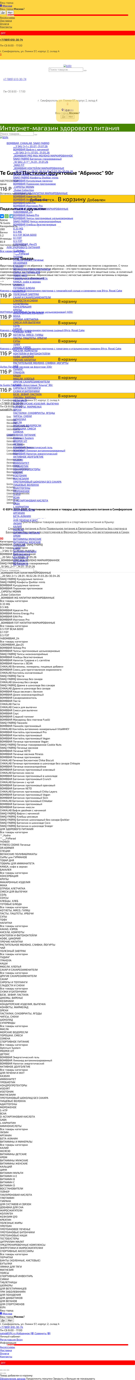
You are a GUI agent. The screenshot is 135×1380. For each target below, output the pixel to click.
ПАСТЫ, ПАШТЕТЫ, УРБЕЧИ (30, 337)
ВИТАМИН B (20, 557)
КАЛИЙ (17, 526)
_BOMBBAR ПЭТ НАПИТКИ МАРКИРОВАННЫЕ (40, 208)
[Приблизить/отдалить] (8, 1370)
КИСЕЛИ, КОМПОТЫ (25, 350)
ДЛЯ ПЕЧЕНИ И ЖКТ (25, 520)
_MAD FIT (18, 164)
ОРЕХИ (17, 409)
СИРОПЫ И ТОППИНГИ (27, 387)
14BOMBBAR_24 (22, 211)
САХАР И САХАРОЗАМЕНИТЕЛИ (32, 297)
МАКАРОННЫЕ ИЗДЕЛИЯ (28, 312)
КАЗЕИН (18, 459)
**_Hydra (18, 250)
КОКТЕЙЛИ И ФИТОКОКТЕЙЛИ (31, 353)
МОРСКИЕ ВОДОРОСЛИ (27, 425)
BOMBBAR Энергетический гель (32, 447)
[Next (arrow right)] (4, 1373)
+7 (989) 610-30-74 (11, 39)
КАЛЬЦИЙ (19, 545)
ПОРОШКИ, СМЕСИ (24, 428)
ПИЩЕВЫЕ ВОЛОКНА (26, 484)
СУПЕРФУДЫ (20, 303)
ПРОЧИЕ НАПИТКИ (24, 359)
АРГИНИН (19, 512)
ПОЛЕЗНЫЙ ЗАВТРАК (26, 294)
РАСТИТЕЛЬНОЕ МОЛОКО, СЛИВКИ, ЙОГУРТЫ (40, 362)
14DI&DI (18, 256)
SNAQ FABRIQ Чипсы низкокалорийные (37, 221)
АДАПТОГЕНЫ (21, 487)
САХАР (17, 384)
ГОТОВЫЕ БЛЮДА (24, 287)
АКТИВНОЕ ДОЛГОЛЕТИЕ (28, 456)
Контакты (6, 26)
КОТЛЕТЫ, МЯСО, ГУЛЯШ (28, 334)
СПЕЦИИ (18, 266)
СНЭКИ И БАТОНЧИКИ (26, 391)
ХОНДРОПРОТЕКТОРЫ (26, 469)
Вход (19, 1339)
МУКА (16, 316)
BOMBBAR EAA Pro (24, 202)
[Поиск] (85, 70)
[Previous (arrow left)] (1, 1373)
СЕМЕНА (18, 431)
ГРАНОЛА (19, 372)
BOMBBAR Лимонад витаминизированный (39, 450)
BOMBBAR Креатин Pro (27, 196)
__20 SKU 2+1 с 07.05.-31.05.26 (31, 152)
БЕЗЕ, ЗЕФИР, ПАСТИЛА (27, 394)
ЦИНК (16, 548)
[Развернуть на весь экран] (4, 1370)
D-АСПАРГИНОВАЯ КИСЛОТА (30, 500)
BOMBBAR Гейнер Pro (26, 215)
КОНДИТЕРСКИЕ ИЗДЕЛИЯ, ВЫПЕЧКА (36, 403)
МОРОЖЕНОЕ (21, 491)
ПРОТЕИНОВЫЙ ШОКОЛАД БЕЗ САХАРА (37, 481)
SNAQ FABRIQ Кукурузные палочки (34, 174)
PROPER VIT (20, 441)
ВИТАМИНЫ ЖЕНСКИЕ (27, 542)
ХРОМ (16, 535)
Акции (10, 15)
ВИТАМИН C (20, 560)
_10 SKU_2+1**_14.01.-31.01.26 (30, 161)
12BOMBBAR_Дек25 (25, 244)
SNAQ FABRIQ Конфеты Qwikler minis (35, 177)
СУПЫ (16, 341)
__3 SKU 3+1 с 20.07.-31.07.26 (30, 146)
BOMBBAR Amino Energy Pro (30, 199)
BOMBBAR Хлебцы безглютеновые (34, 224)
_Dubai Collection (23, 190)
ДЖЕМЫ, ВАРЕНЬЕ (24, 397)
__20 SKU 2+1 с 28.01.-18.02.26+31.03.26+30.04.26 (43, 171)
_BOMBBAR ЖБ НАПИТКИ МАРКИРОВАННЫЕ (40, 193)
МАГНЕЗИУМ (21, 478)
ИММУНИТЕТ (21, 462)
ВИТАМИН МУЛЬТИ (24, 551)
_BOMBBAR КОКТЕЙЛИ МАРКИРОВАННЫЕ (38, 168)
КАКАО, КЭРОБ (22, 347)
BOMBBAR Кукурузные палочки (33, 180)
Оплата (4, 23)
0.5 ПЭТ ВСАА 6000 (25, 234)
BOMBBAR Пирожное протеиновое (34, 183)
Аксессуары (7, 17)
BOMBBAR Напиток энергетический (35, 453)
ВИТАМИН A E (21, 554)
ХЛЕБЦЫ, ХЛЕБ (22, 331)
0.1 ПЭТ (17, 237)
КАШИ (17, 375)
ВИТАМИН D (20, 563)
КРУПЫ (17, 309)
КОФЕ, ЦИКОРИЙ (23, 356)
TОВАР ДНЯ (20, 275)
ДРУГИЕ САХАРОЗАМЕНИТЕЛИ (31, 381)
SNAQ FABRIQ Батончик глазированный (37, 158)
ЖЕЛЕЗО (18, 529)
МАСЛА (17, 422)
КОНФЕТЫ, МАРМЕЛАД (27, 406)
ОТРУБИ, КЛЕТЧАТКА (25, 319)
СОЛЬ (16, 325)
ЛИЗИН (17, 523)
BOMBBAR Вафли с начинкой (31, 149)
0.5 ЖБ (17, 231)
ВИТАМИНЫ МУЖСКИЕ (27, 538)
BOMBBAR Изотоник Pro (28, 205)
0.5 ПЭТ (17, 241)
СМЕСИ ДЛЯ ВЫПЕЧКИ (26, 322)
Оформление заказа (13, 1378)
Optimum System (23, 437)
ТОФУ (16, 344)
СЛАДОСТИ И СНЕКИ (25, 300)
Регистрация (8, 1339)
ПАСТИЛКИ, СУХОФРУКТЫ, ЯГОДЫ (34, 412)
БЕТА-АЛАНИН (22, 516)
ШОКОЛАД (19, 419)
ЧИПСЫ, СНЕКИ (22, 416)
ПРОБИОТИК (20, 466)
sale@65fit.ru (8, 1333)
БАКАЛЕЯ (19, 284)
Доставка (6, 20)
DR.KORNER (20, 262)
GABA (16, 503)
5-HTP (17, 494)
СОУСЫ (17, 328)
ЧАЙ (15, 366)
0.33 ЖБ (18, 228)
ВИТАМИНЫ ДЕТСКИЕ (26, 532)
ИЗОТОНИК (20, 475)
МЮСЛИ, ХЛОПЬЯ (23, 378)
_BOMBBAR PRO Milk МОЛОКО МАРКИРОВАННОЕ (43, 155)
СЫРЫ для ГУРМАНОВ (26, 272)
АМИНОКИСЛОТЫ (24, 509)
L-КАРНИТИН (21, 506)
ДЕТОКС (18, 444)
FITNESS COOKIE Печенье (28, 259)
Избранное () (25, 1333)
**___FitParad (21, 253)
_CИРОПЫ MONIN (23, 186)
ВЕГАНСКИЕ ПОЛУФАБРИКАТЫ (31, 269)
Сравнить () (43, 1333)
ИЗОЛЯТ (18, 472)
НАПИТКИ (19, 291)
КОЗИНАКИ (20, 400)
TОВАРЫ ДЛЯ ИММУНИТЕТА (30, 278)
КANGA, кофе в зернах (27, 281)
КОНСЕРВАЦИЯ (22, 306)
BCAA (16, 497)
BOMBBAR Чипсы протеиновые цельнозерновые (43, 218)
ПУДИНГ (18, 369)
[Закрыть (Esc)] (1, 1370)
